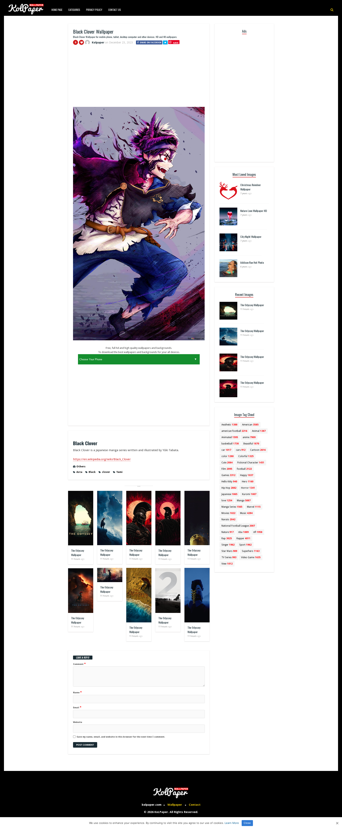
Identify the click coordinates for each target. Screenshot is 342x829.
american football (234, 431)
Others (81, 466)
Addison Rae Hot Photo (252, 262)
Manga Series (231, 506)
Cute (227, 462)
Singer (228, 544)
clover (106, 471)
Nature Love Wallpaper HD (253, 211)
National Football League (238, 525)
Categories (74, 10)
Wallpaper (174, 804)
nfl (257, 532)
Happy (246, 475)
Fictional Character (250, 462)
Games (228, 475)
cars (240, 450)
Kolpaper (98, 42)
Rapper (243, 538)
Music (246, 513)
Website (77, 722)
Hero (247, 481)
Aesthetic (229, 424)
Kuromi (249, 494)
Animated (229, 437)
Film (226, 469)
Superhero (250, 551)
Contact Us (114, 10)
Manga (244, 500)
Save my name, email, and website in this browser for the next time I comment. (121, 737)
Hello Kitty (229, 481)
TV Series (228, 557)
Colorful (246, 456)
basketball (230, 443)
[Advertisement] (139, 77)
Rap (226, 538)
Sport (245, 544)
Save (176, 42)
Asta (79, 471)
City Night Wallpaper (250, 236)
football (244, 469)
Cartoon (258, 450)
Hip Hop (228, 487)
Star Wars (229, 551)
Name (77, 692)
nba (243, 532)
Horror (248, 487)
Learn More (232, 822)
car (226, 450)
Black (92, 471)
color (227, 456)
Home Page (56, 10)
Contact (194, 804)
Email (77, 707)
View (227, 563)
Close (247, 822)
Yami (119, 471)
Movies (228, 513)
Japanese (229, 494)
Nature (227, 532)
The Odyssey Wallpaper (77, 552)
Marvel (253, 506)
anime (249, 437)
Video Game (250, 557)
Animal (259, 431)
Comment (79, 664)
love (226, 500)
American (250, 424)
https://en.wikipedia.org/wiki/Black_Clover (102, 459)
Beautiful (251, 443)
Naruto (228, 519)
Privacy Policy (94, 10)
